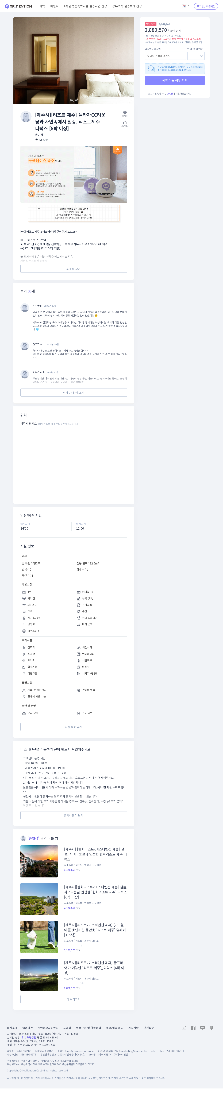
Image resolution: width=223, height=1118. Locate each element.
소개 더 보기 (73, 269)
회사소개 (12, 1028)
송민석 (39, 135)
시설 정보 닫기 (73, 727)
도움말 (67, 1028)
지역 (42, 6)
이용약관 (27, 1028)
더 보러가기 (73, 999)
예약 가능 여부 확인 (174, 80)
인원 (195, 49)
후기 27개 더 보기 (73, 392)
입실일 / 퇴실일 (153, 49)
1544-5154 (25, 1034)
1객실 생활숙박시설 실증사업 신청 (85, 6)
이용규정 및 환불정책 (88, 1028)
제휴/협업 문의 (114, 1028)
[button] (127, 60)
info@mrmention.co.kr (80, 1051)
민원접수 (149, 1028)
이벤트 (54, 6)
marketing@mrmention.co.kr (138, 1051)
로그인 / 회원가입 (206, 6)
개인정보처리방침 (48, 1028)
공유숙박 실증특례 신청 (127, 6)
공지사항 (133, 1028)
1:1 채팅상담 (29, 1037)
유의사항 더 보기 (73, 815)
